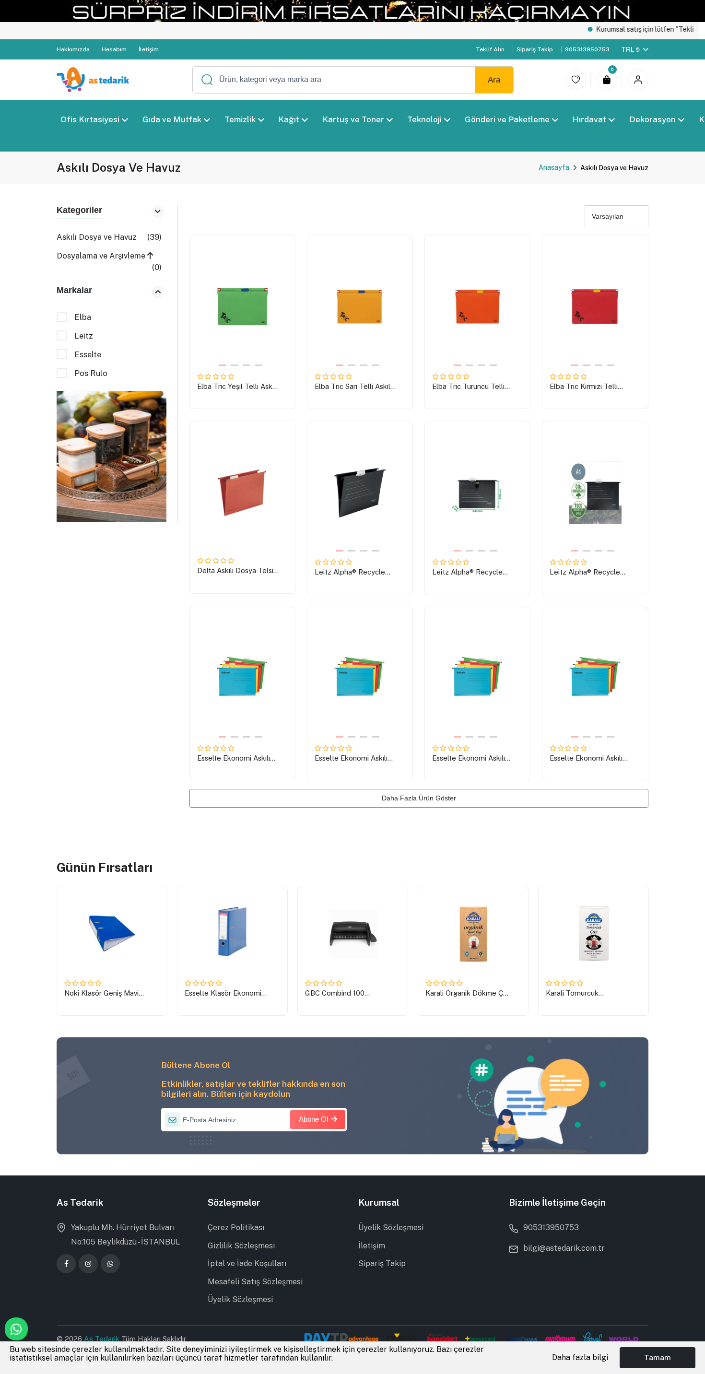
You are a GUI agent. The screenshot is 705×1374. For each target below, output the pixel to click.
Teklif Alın (490, 49)
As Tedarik (102, 1339)
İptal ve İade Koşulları (247, 1263)
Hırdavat (590, 119)
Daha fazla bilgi (580, 1357)
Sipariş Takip (535, 49)
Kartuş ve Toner (353, 119)
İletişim (149, 49)
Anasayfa (554, 167)
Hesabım (114, 49)
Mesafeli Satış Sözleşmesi (255, 1281)
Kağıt (289, 119)
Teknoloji (424, 119)
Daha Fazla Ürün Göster (419, 798)
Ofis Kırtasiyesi (89, 119)
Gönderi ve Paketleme (507, 119)
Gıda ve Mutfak (171, 119)
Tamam (657, 1357)
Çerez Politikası (236, 1227)
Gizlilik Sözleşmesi (241, 1245)
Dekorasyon (652, 119)
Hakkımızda (73, 49)
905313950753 (587, 49)
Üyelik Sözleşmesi (240, 1299)
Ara (494, 79)
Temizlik (240, 119)
